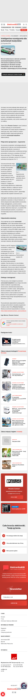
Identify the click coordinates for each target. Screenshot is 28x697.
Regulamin (3, 628)
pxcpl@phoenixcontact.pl (14, 493)
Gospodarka (19, 30)
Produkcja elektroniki (6, 27)
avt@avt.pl (4, 669)
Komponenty (18, 27)
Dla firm (24, 30)
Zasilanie (24, 27)
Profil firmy (14, 497)
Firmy (6, 30)
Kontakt (3, 617)
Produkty (12, 30)
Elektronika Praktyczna (7, 643)
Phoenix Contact (14, 489)
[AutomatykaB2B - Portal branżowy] (14, 688)
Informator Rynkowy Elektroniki (9, 621)
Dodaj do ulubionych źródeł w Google (12, 74)
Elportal (3, 641)
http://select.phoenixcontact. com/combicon (13, 311)
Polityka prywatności (6, 632)
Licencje (3, 630)
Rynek (2, 30)
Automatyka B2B (5, 639)
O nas (2, 619)
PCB (13, 27)
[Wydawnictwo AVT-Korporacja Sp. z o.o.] (14, 657)
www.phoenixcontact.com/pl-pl (14, 491)
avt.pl (2, 671)
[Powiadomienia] (3, 694)
